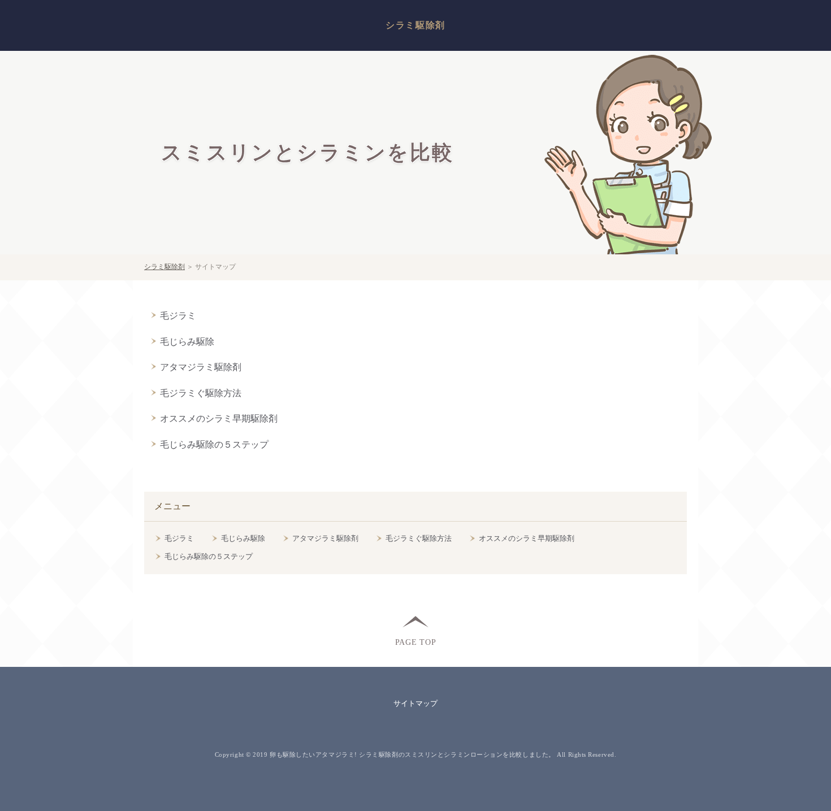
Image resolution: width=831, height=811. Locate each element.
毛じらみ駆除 (187, 341)
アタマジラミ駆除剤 (200, 367)
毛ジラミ (178, 315)
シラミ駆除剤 (415, 25)
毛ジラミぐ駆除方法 (200, 393)
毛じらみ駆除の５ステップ (214, 444)
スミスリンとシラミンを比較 (307, 152)
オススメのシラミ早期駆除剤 (219, 418)
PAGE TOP (415, 641)
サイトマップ (415, 703)
